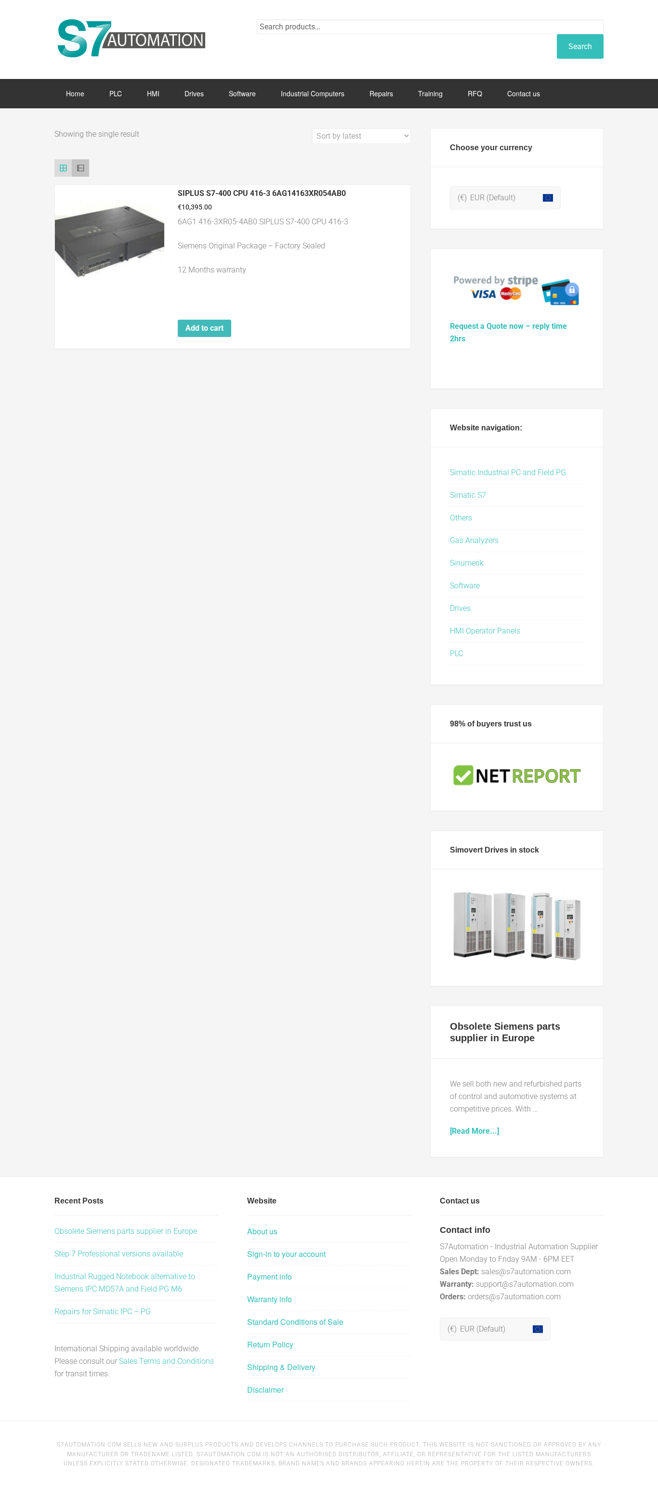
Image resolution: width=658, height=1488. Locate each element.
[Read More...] (474, 1131)
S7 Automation (131, 38)
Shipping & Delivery (281, 1366)
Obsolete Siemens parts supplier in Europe (125, 1231)
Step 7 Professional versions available (118, 1253)
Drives (460, 608)
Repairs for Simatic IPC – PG (102, 1311)
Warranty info (269, 1299)
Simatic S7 (468, 495)
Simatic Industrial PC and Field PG (508, 472)
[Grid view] (63, 168)
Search (580, 46)
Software (465, 585)
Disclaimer (265, 1389)
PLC (456, 653)
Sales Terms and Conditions (166, 1361)
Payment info (269, 1276)
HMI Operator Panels (485, 630)
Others (461, 517)
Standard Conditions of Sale (295, 1321)
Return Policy (270, 1344)
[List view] (80, 168)
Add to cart (204, 328)
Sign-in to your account (286, 1253)
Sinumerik (467, 563)
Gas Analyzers (474, 540)
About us (262, 1231)
